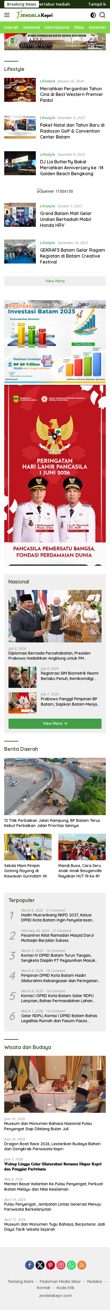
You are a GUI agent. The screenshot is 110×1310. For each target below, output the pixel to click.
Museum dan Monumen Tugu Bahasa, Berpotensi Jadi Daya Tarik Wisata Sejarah (54, 1227)
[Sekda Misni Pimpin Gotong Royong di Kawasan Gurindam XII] (28, 847)
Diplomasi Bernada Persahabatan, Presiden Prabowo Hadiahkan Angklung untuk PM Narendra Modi (49, 656)
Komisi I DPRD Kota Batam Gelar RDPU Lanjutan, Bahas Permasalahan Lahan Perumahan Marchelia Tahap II (57, 998)
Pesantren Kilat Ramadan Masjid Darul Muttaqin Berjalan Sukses (57, 938)
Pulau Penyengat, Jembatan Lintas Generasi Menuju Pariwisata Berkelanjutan (52, 1207)
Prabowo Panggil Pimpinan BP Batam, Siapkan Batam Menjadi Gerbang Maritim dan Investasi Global (70, 701)
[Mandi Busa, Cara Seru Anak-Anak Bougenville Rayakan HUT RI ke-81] (82, 847)
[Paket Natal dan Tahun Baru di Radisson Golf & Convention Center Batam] (20, 129)
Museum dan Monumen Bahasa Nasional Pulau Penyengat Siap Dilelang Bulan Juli (48, 1126)
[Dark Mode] (93, 15)
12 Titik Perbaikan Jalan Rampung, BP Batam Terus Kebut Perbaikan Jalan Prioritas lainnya (52, 823)
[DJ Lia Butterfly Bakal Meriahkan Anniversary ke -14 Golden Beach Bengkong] (20, 165)
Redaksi (94, 1281)
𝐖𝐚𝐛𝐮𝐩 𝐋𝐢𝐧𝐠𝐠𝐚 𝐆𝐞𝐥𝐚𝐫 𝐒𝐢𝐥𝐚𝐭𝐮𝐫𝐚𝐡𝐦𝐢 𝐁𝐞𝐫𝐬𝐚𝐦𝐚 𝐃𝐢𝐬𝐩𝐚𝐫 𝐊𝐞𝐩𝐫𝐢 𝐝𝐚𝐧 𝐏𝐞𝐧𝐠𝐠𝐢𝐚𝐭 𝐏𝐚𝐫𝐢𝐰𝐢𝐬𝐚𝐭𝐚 (53, 1166)
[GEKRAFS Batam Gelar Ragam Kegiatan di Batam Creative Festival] (20, 254)
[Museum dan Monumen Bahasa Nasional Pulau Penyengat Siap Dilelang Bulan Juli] (55, 1084)
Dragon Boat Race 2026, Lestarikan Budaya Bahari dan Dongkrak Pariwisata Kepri (52, 1146)
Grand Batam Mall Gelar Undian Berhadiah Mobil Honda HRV (66, 219)
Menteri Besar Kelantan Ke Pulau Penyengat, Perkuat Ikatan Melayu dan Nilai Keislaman (53, 1186)
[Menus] (8, 15)
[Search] (102, 15)
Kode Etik (65, 1287)
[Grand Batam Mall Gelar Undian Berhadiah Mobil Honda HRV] (20, 217)
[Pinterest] (50, 1265)
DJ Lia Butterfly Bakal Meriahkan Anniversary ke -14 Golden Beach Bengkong (72, 167)
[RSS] (81, 1265)
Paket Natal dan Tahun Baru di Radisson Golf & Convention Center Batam (72, 131)
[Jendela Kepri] (33, 15)
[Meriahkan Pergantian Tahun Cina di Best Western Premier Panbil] (20, 92)
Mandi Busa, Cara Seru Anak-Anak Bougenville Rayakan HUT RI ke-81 (80, 870)
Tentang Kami (21, 1281)
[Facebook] (29, 1265)
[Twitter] (40, 1265)
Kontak (43, 1287)
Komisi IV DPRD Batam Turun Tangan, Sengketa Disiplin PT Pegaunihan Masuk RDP (58, 958)
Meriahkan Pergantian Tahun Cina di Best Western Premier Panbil (71, 94)
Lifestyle (47, 81)
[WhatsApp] (71, 1265)
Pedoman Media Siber (60, 1281)
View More (55, 281)
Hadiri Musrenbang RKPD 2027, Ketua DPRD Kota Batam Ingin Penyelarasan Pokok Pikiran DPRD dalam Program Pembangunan (56, 917)
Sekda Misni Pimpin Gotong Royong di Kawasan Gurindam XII (25, 870)
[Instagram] (60, 1265)
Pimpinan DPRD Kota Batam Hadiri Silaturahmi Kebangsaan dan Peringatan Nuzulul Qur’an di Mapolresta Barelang (59, 978)
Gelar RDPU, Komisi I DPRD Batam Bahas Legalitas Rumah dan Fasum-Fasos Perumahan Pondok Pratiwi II (59, 1018)
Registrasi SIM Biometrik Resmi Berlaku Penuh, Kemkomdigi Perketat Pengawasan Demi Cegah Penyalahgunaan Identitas (69, 676)
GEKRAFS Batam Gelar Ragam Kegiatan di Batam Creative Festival (72, 256)
